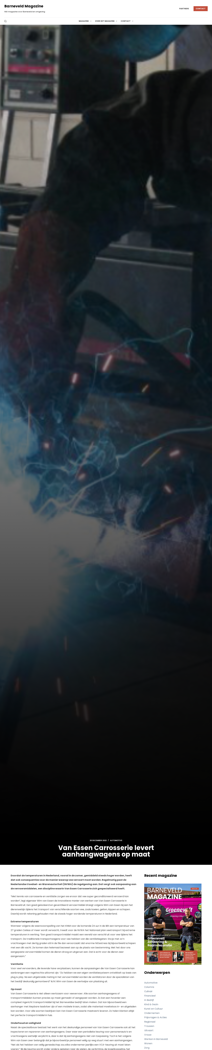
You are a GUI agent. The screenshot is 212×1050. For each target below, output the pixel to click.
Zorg (146, 1047)
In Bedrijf (149, 1000)
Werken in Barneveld (156, 1039)
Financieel (150, 995)
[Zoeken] (5, 21)
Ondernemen (152, 1013)
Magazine (84, 21)
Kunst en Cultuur (153, 1008)
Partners (184, 8)
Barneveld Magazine (23, 6)
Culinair (148, 991)
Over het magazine (105, 21)
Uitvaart (148, 1030)
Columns (149, 987)
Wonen (148, 1043)
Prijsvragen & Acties (155, 1017)
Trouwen (149, 1026)
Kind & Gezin (151, 1004)
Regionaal (149, 1021)
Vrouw (147, 1034)
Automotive (116, 840)
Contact (201, 8)
